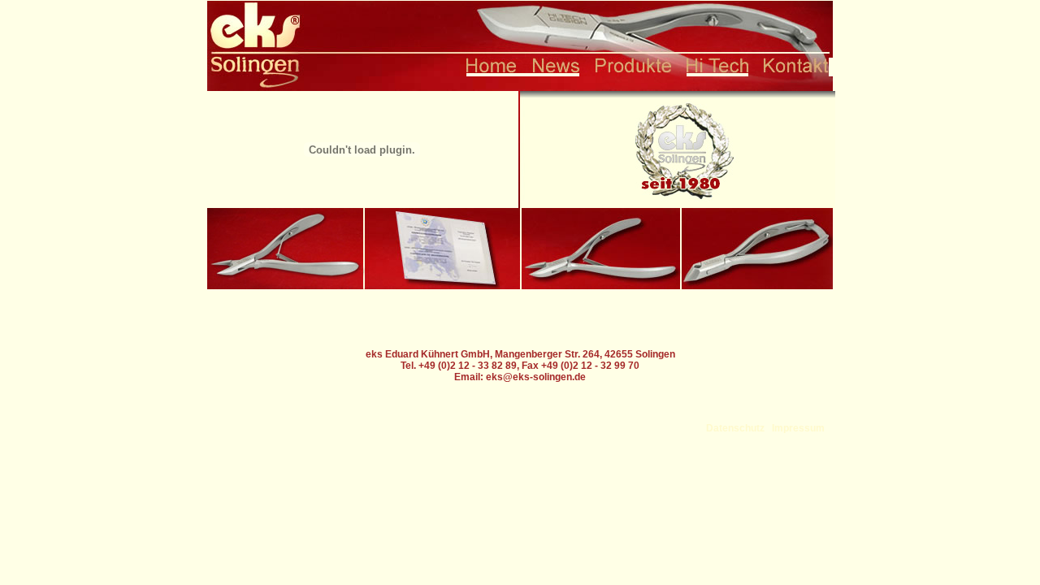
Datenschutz (735, 428)
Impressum (798, 428)
